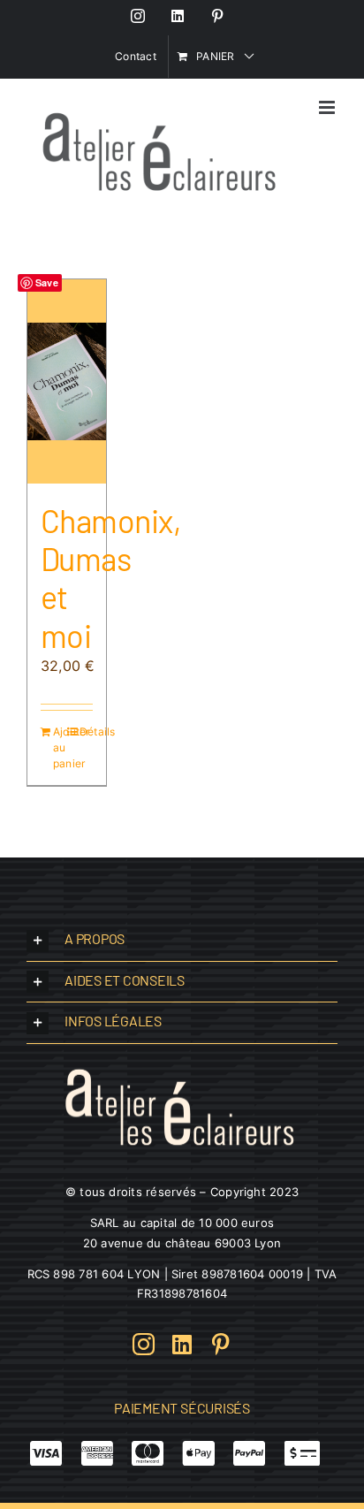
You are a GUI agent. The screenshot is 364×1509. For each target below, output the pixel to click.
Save (46, 282)
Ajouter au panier (59, 747)
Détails (86, 731)
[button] (182, 940)
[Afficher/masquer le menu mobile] (328, 107)
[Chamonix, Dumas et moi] (66, 381)
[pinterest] (220, 1344)
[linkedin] (182, 1344)
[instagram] (144, 1344)
